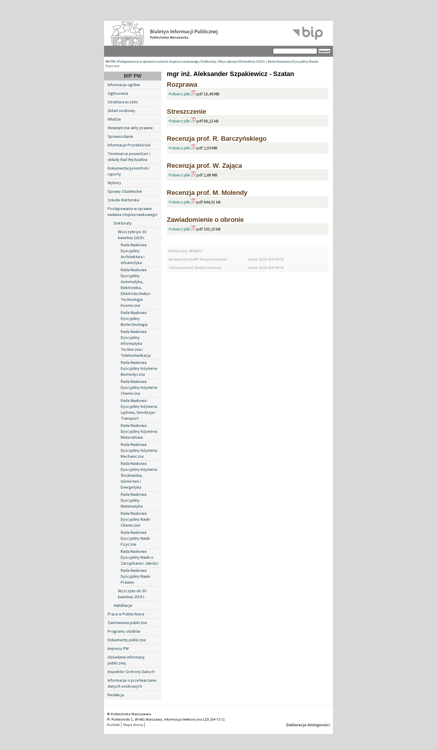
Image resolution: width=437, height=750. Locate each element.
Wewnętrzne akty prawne (130, 128)
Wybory (114, 183)
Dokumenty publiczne (127, 640)
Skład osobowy (121, 111)
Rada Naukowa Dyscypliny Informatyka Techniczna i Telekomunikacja (136, 344)
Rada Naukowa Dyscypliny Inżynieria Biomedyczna (139, 369)
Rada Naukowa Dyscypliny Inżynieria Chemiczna (139, 388)
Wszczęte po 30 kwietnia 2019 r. (242, 61)
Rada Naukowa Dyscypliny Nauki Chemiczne (135, 519)
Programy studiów (124, 631)
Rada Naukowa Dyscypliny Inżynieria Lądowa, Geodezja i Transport (139, 409)
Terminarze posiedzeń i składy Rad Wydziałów (129, 157)
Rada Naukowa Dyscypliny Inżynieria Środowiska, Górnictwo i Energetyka (139, 475)
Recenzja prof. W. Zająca (204, 165)
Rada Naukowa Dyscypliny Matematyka (134, 500)
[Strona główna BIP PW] (218, 33)
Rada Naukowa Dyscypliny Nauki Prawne (135, 576)
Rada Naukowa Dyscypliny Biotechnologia (134, 319)
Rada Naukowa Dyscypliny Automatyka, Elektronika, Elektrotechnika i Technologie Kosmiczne (135, 288)
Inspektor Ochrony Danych (131, 672)
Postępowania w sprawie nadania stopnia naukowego (158, 61)
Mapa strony (133, 724)
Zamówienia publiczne (127, 623)
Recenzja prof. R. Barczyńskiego (216, 138)
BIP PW (110, 61)
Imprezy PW (118, 649)
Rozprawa (182, 84)
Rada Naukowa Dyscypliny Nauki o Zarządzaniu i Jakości (139, 557)
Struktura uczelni (123, 102)
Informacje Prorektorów (129, 145)
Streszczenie (186, 111)
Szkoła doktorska (123, 200)
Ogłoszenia (118, 94)
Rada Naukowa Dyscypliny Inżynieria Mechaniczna (139, 451)
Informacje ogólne (124, 85)
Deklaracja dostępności (308, 725)
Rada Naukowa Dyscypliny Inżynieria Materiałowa (139, 431)
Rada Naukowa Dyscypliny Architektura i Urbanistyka (134, 254)
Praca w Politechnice (126, 614)
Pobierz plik (179, 94)
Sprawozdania (120, 137)
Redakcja (116, 695)
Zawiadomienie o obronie (205, 219)
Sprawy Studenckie (125, 192)
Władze (114, 119)
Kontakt (113, 724)
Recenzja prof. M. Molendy (207, 192)
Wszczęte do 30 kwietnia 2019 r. (132, 594)
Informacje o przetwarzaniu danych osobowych (132, 683)
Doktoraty (208, 61)
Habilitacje (123, 606)
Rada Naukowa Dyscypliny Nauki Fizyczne (135, 538)
